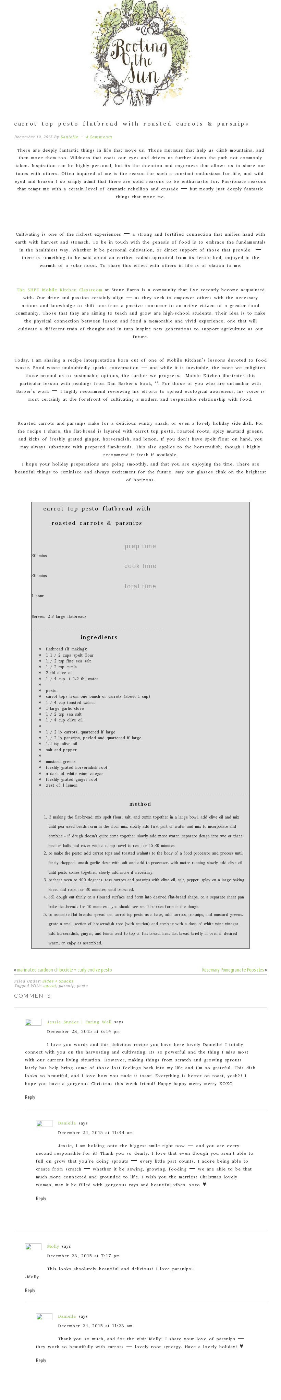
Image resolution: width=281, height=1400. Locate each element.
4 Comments (99, 136)
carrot (49, 985)
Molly (53, 1247)
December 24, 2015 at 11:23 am (95, 1326)
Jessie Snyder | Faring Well (79, 1022)
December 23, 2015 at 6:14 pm (83, 1032)
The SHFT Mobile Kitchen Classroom (59, 290)
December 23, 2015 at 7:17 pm (83, 1256)
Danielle (67, 1123)
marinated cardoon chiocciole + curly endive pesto (64, 969)
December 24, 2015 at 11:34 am (95, 1133)
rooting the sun (140, 53)
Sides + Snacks (57, 981)
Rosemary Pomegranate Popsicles (233, 969)
